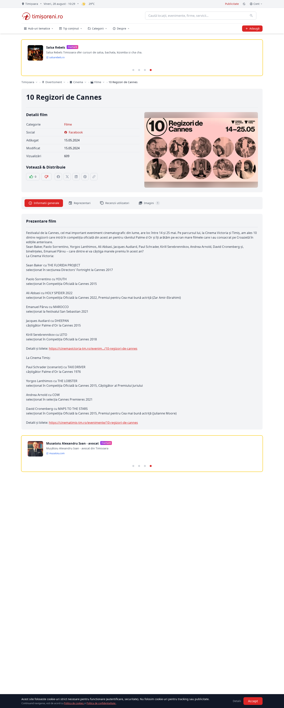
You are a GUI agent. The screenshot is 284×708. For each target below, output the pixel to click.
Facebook (76, 132)
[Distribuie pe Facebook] (58, 176)
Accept (253, 701)
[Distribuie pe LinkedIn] (76, 176)
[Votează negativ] (46, 176)
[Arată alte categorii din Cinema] (85, 82)
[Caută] (251, 15)
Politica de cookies (74, 703)
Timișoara (27, 82)
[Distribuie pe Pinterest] (85, 176)
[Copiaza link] (94, 176)
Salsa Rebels (55, 47)
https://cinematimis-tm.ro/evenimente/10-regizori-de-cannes (93, 422)
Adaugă (254, 28)
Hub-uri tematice (39, 28)
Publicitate (232, 4)
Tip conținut (71, 28)
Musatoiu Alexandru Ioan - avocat (72, 443)
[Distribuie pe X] (67, 176)
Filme (68, 124)
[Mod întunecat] (244, 4)
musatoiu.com (57, 453)
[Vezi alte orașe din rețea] (36, 82)
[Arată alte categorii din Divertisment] (64, 82)
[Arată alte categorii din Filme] (103, 82)
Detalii (237, 701)
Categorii (98, 28)
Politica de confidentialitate (101, 703)
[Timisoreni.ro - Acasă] (44, 15)
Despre (121, 28)
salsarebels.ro (57, 57)
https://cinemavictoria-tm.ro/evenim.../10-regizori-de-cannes (93, 348)
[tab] (133, 70)
